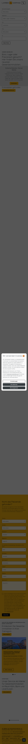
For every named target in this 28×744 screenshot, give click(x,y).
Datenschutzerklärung (12, 374)
